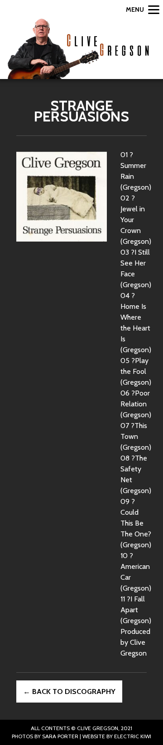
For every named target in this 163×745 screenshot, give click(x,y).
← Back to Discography (69, 691)
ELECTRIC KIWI (132, 736)
